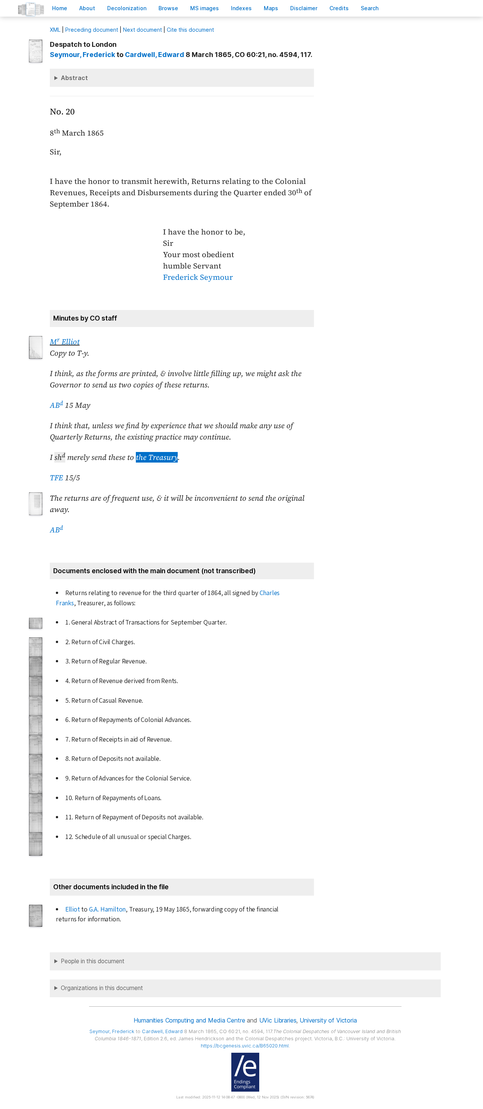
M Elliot (65, 341)
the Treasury (157, 457)
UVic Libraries (278, 1020)
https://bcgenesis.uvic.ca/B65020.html (245, 1046)
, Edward (154, 55)
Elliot (72, 909)
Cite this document (190, 29)
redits (339, 8)
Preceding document (91, 29)
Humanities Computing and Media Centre (189, 1020)
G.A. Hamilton (107, 909)
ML (55, 29)
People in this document (93, 961)
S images (204, 8)
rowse (168, 8)
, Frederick (82, 55)
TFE (56, 477)
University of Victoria (328, 1020)
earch (370, 8)
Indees (241, 8)
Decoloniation (126, 8)
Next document (142, 29)
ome (59, 8)
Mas (271, 8)
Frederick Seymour (198, 277)
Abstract (74, 78)
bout (87, 8)
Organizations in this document (102, 988)
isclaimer (303, 8)
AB (56, 405)
